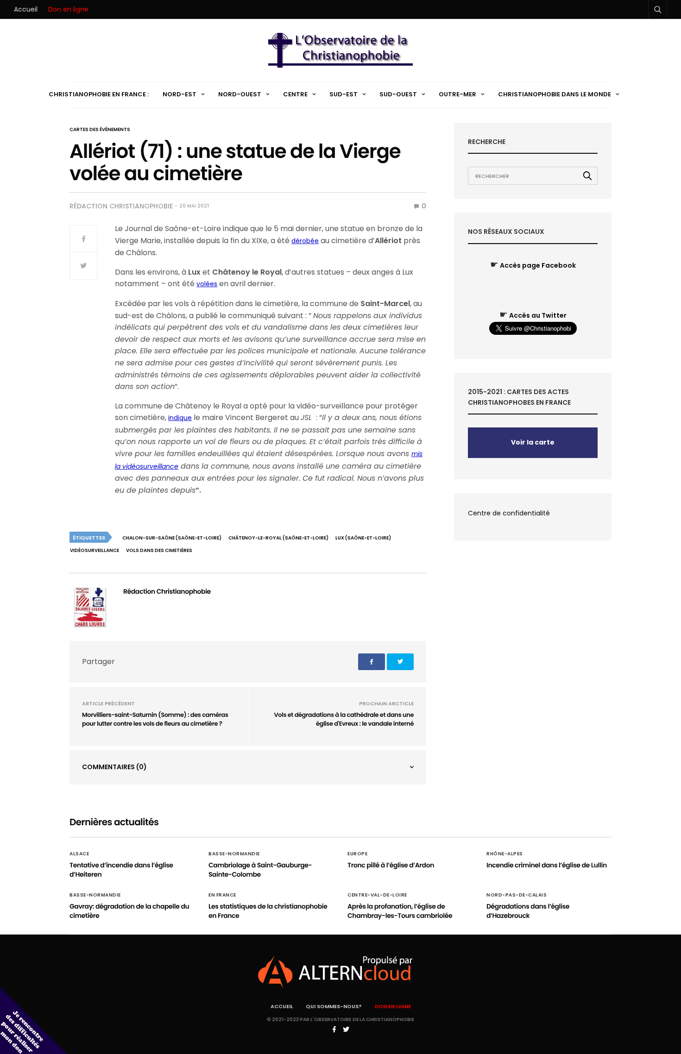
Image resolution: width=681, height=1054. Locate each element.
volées (206, 284)
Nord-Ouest (239, 94)
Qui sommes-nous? (334, 1006)
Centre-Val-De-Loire (377, 895)
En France (222, 895)
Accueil (26, 9)
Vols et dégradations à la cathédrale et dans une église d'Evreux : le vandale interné (344, 719)
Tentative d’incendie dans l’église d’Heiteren (121, 869)
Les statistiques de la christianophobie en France (268, 911)
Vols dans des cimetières (159, 550)
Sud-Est (343, 94)
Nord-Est (179, 94)
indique (180, 417)
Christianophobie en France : (99, 94)
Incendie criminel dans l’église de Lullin (546, 865)
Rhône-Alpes (504, 854)
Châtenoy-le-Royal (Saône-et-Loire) (278, 537)
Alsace (79, 854)
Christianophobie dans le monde (554, 94)
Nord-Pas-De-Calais (516, 895)
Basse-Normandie (234, 854)
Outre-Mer (457, 94)
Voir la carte (533, 442)
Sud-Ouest (398, 94)
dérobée (305, 240)
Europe (357, 854)
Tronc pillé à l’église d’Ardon (390, 865)
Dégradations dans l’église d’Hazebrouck (527, 911)
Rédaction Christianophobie (121, 206)
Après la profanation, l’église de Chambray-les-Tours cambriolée (399, 911)
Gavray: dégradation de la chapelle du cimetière (129, 911)
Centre (295, 94)
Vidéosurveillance (94, 550)
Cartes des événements (99, 129)
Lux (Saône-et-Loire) (363, 537)
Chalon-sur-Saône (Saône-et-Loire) (171, 537)
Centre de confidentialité (509, 513)
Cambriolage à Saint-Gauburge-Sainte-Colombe (260, 869)
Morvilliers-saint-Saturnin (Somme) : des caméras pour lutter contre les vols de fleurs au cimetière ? (155, 719)
